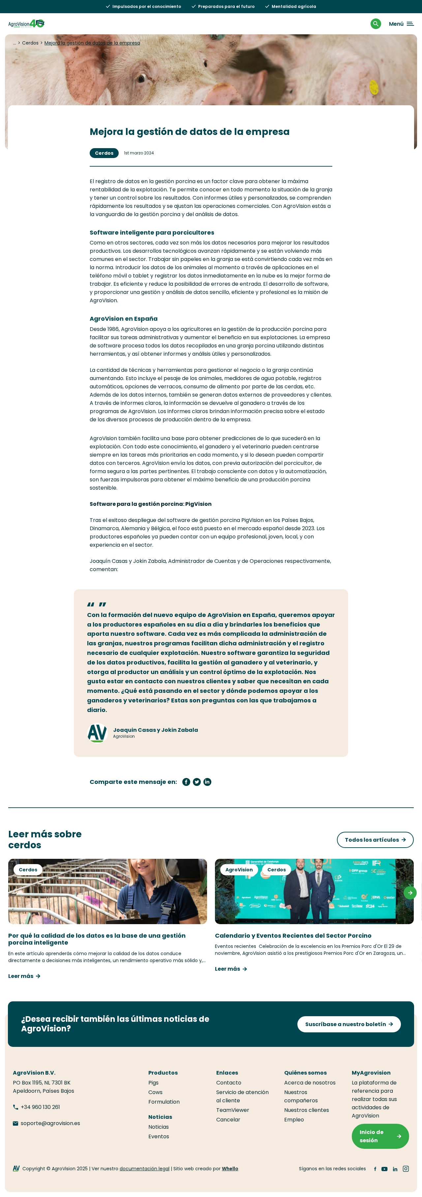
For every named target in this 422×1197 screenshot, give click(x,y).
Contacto (228, 1082)
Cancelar (228, 1119)
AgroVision (239, 869)
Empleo (294, 1119)
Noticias (158, 1127)
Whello (230, 1168)
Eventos (158, 1136)
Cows (155, 1092)
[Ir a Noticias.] (14, 43)
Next (410, 892)
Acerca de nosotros (310, 1082)
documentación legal (144, 1168)
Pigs (153, 1082)
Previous (11, 892)
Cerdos (104, 153)
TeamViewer (232, 1110)
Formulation (164, 1102)
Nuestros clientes (306, 1110)
